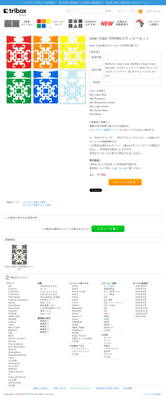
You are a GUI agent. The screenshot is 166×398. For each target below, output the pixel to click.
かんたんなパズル (48, 291)
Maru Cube (14, 327)
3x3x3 (75, 289)
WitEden (12, 369)
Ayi (10, 286)
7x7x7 (75, 303)
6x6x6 (75, 300)
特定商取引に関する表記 (107, 388)
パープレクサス (79, 348)
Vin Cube (13, 366)
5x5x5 (75, 297)
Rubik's (12, 349)
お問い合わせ (153, 11)
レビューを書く (108, 228)
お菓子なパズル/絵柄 (82, 338)
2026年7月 (141, 289)
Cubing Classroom (18, 300)
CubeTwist (13, 294)
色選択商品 (109, 289)
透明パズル (45, 311)
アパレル (108, 354)
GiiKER (12, 319)
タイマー (108, 337)
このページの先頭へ (152, 394)
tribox (11, 358)
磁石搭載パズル (47, 305)
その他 (11, 385)
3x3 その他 (109, 305)
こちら (120, 168)
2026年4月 (141, 297)
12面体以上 (77, 330)
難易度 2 (44, 324)
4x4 (105, 308)
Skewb (75, 314)
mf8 (10, 333)
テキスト (108, 343)
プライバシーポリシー (81, 388)
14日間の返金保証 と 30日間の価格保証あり (82, 2)
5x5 (105, 311)
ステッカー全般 (30, 202)
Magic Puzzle (79, 336)
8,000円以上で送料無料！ (44, 2)
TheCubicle (14, 297)
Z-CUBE (12, 380)
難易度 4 (44, 329)
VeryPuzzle (14, 363)
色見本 (107, 351)
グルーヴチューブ (80, 351)
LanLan (12, 322)
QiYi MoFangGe (16, 347)
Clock (75, 319)
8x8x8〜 (76, 305)
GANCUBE (13, 316)
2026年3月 (141, 300)
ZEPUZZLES (14, 383)
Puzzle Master (15, 344)
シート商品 (109, 294)
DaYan (11, 303)
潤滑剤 (107, 346)
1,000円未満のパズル (50, 308)
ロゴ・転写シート (112, 291)
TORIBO (31, 394)
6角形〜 (108, 325)
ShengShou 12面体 (50, 297)
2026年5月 (141, 294)
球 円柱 (75, 333)
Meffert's (12, 330)
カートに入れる (125, 182)
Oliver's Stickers (17, 338)
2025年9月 (141, 316)
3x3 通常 (108, 300)
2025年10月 (142, 314)
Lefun (11, 325)
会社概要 (128, 388)
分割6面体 (77, 322)
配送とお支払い (41, 388)
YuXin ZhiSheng (16, 377)
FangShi (12, 311)
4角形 (43, 202)
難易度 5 (44, 332)
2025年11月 (142, 311)
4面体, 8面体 (78, 327)
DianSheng (14, 305)
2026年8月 (141, 286)
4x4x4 (75, 294)
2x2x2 (75, 286)
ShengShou (14, 352)
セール (43, 289)
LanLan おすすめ (48, 294)
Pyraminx (77, 311)
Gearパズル (46, 314)
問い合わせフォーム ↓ (138, 2)
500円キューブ (47, 300)
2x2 (105, 297)
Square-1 (77, 316)
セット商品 (45, 205)
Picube (12, 341)
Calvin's (12, 289)
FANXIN (12, 314)
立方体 (75, 325)
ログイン (122, 11)
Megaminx (77, 308)
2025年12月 (142, 308)
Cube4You (13, 291)
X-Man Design (15, 372)
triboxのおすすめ (48, 286)
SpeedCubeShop (17, 355)
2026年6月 (141, 291)
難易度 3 (44, 326)
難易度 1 (44, 321)
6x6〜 (107, 314)
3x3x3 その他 (78, 291)
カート (136, 11)
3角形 (106, 316)
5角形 (106, 322)
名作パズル (45, 303)
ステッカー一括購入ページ (104, 129)
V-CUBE (12, 360)
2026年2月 (141, 303)
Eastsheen (13, 308)
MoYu (11, 336)
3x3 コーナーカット (113, 303)
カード (107, 340)
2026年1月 (141, 305)
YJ (9, 374)
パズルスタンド (111, 348)
